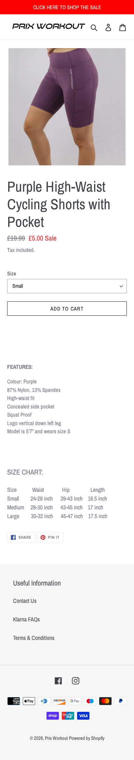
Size (11, 273)
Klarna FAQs (26, 619)
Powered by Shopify (86, 738)
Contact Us (24, 601)
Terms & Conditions (33, 638)
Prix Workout (56, 738)
